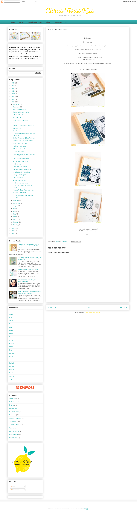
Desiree (11, 324)
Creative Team (61, 22)
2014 (13, 231)
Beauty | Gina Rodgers (19, 175)
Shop (48, 22)
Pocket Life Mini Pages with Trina (28, 269)
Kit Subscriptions (35, 22)
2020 (13, 91)
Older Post (123, 307)
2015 (13, 228)
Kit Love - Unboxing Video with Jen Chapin (23, 196)
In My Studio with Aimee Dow (21, 172)
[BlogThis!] (74, 242)
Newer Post (52, 307)
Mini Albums (13, 408)
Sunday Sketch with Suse (20, 143)
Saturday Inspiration (15, 418)
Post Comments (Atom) (92, 313)
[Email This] (72, 242)
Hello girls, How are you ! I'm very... (22, 186)
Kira (10, 350)
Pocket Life (12, 415)
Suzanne (11, 376)
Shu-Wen (12, 373)
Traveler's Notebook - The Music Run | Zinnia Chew (24, 155)
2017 (13, 99)
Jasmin (11, 340)
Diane (11, 327)
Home (12, 22)
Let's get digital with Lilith (20, 161)
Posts (14, 486)
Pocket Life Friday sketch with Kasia (23, 125)
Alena (11, 314)
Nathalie (11, 363)
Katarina (11, 343)
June (14, 211)
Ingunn (11, 337)
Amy (10, 317)
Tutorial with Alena (18, 115)
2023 (13, 83)
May (14, 214)
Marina (11, 356)
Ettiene (11, 334)
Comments (15, 490)
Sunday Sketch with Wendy (21, 183)
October (15, 200)
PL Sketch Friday (14, 412)
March (15, 219)
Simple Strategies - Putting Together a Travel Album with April (29, 292)
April (14, 217)
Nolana (11, 366)
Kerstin (11, 347)
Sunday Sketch (17, 164)
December (16, 104)
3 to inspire (12, 398)
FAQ (21, 22)
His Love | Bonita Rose (19, 193)
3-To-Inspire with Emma (20, 123)
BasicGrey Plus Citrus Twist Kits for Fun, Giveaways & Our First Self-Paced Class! (29, 246)
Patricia (11, 369)
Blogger (86, 509)
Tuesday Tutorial (18, 177)
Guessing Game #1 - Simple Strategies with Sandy (29, 258)
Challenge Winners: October (21, 112)
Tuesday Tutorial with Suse (21, 158)
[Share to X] (76, 242)
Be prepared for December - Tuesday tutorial (24, 134)
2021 (13, 88)
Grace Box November (19, 109)
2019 (13, 94)
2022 (13, 86)
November (16, 107)
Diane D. (11, 330)
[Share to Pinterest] (80, 242)
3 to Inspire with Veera (19, 146)
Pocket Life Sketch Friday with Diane (23, 190)
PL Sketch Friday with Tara (20, 149)
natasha (11, 360)
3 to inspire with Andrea (20, 167)
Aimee (11, 311)
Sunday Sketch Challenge (20, 120)
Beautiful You (17, 128)
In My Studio (13, 402)
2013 (13, 234)
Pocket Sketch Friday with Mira (22, 169)
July (14, 208)
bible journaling (14, 431)
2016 (13, 102)
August (15, 206)
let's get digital (13, 434)
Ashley (11, 321)
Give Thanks (16, 131)
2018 (13, 96)
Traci (10, 379)
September (16, 203)
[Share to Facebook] (78, 242)
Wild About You (17, 117)
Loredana (12, 353)
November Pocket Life (19, 180)
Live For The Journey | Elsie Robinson (24, 138)
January (15, 225)
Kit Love (11, 405)
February (16, 222)
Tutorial (11, 428)
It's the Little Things (18, 151)
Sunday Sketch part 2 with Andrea (23, 141)
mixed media (13, 438)
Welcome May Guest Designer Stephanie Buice (27, 280)
